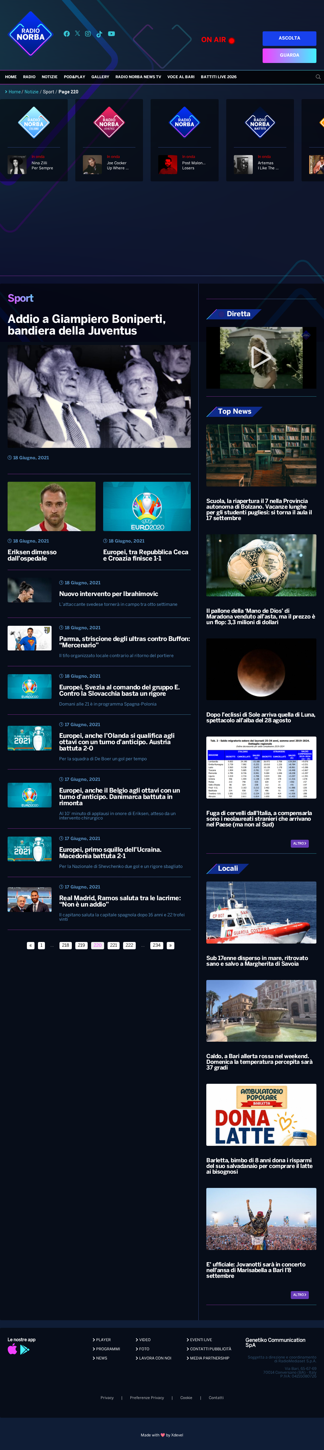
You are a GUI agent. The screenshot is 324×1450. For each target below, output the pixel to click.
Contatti (216, 1398)
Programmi (107, 1349)
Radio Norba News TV (138, 77)
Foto (143, 1349)
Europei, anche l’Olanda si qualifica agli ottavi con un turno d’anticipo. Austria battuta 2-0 (117, 742)
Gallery (100, 77)
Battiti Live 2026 (219, 77)
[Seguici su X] (77, 35)
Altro (298, 843)
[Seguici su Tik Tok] (99, 35)
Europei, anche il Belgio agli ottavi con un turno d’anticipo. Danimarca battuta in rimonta (119, 797)
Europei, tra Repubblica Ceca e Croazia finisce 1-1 (146, 555)
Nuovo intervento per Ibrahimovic (108, 594)
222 (129, 946)
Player (103, 1340)
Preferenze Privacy (147, 1398)
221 (113, 946)
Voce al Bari (181, 77)
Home (11, 77)
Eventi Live (200, 1340)
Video (144, 1340)
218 (65, 946)
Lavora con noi (154, 1358)
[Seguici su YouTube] (111, 35)
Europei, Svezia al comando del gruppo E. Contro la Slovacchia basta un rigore (119, 691)
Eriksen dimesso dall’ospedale (32, 555)
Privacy (107, 1398)
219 (81, 946)
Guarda (289, 55)
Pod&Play (74, 77)
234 (157, 946)
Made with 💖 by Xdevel (162, 1435)
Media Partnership (209, 1358)
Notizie (50, 77)
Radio (29, 77)
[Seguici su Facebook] (67, 35)
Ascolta (289, 38)
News (101, 1358)
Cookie (186, 1398)
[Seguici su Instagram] (88, 35)
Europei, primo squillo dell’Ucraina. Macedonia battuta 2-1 (110, 853)
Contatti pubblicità (210, 1349)
